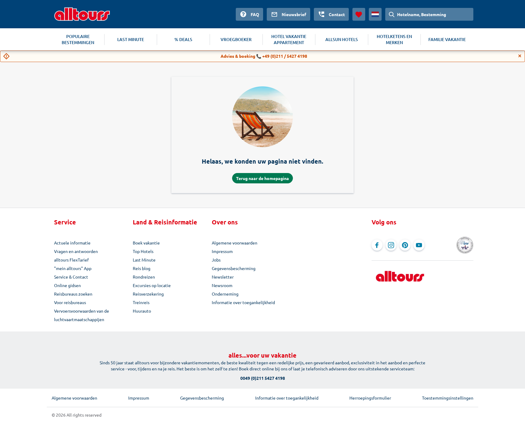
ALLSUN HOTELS (341, 39)
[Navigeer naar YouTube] (418, 245)
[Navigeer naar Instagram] (391, 245)
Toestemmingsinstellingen (447, 397)
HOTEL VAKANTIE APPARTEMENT (288, 39)
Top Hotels (143, 251)
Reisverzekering (148, 293)
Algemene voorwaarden (234, 242)
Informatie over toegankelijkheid (243, 302)
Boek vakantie (146, 242)
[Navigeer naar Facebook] (377, 245)
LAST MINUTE (130, 39)
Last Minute (144, 259)
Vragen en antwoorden (76, 251)
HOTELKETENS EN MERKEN (394, 39)
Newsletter (223, 276)
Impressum (222, 251)
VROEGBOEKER (236, 39)
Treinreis (141, 302)
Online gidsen (67, 285)
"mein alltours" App (72, 268)
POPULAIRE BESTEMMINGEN (78, 39)
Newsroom (222, 285)
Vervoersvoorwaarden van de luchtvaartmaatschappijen (81, 315)
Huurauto (142, 311)
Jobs (216, 259)
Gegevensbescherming (234, 268)
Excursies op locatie (152, 285)
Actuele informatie (72, 242)
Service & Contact (71, 276)
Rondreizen (144, 276)
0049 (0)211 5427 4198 (262, 378)
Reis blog (141, 268)
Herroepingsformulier (370, 397)
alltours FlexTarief (71, 259)
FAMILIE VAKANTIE (447, 39)
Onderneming (225, 293)
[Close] (519, 56)
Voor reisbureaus (70, 302)
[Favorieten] (358, 14)
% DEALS (183, 39)
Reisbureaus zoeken (73, 293)
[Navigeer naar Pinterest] (405, 245)
